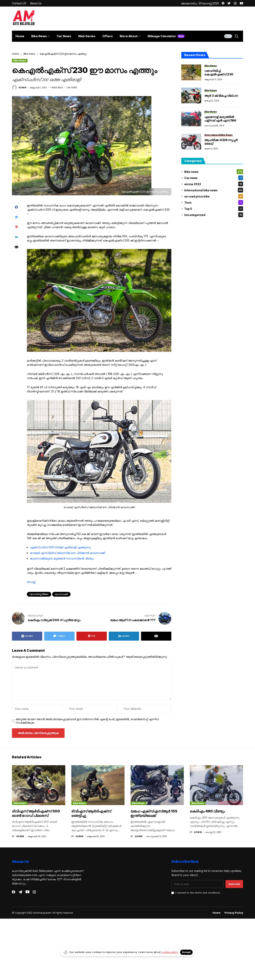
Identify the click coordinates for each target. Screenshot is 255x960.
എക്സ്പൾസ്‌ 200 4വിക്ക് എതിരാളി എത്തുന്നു (60, 547)
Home (15, 53)
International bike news (213, 190)
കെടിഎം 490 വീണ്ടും (207, 811)
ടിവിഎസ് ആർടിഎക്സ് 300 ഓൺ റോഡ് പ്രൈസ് (36, 813)
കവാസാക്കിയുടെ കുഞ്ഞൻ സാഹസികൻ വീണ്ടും (62, 558)
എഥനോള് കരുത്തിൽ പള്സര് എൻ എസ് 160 (220, 118)
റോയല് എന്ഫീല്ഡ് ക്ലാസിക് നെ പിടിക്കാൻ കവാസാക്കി (67, 552)
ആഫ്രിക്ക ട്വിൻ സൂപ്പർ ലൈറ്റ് (221, 141)
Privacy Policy (234, 912)
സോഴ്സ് (31, 582)
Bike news (29, 53)
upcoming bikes (39, 594)
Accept (186, 952)
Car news (212, 178)
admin (22, 87)
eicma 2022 (213, 184)
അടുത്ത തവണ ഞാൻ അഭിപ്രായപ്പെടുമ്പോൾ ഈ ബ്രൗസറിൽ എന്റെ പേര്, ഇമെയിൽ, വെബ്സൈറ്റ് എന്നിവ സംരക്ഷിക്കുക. (87, 721)
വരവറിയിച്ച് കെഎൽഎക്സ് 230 (218, 72)
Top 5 (212, 208)
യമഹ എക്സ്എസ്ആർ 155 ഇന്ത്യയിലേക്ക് (153, 813)
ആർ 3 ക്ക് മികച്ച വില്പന (221, 95)
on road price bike (212, 196)
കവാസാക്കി (61, 594)
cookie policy (170, 952)
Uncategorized (213, 215)
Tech (212, 202)
